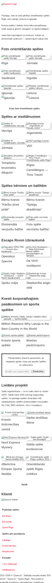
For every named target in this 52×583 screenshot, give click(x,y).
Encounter (7, 521)
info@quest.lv (8, 570)
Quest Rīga (7, 527)
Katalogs (6, 540)
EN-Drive (6, 516)
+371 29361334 (9, 564)
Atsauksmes (8, 551)
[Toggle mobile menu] (49, 4)
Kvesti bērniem (9, 545)
